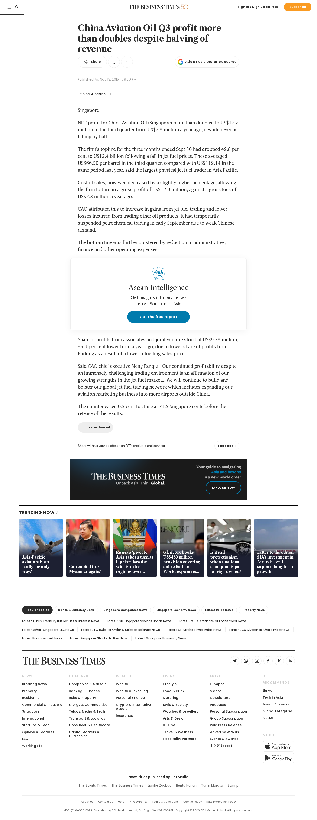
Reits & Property (82, 697)
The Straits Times (92, 785)
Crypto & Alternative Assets (133, 706)
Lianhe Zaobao (159, 785)
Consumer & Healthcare (89, 725)
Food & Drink (173, 691)
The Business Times (127, 785)
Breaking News (34, 684)
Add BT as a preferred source (210, 61)
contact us (105, 801)
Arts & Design (174, 718)
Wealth (122, 684)
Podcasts (218, 704)
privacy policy (138, 801)
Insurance (124, 715)
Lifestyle (170, 684)
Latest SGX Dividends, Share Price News (259, 629)
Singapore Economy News (176, 610)
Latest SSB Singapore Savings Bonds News (139, 621)
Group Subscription (226, 718)
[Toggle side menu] (9, 7)
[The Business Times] (154, 7)
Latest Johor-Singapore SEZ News (48, 629)
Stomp (233, 785)
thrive (267, 690)
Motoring (170, 697)
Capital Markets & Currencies (84, 734)
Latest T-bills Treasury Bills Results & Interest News (60, 621)
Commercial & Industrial (42, 704)
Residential (31, 697)
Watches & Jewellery (180, 711)
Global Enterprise (277, 711)
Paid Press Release (226, 725)
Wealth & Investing (132, 691)
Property (29, 691)
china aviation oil (95, 427)
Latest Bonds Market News (42, 638)
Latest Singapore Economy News (160, 638)
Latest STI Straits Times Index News (195, 629)
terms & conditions (165, 801)
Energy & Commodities (88, 704)
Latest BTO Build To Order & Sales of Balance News (120, 629)
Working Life (32, 745)
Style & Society (175, 704)
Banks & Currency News (76, 610)
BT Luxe (169, 725)
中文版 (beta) (221, 745)
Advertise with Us (224, 732)
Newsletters (220, 697)
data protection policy (221, 801)
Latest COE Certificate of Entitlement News (212, 621)
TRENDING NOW (37, 512)
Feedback (227, 445)
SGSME (268, 718)
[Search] (16, 7)
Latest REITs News (219, 610)
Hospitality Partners (179, 738)
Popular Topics (37, 610)
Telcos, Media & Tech (87, 711)
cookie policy (192, 801)
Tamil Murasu (212, 785)
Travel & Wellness (178, 732)
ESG (25, 738)
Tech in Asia (273, 697)
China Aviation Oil (95, 94)
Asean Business (276, 704)
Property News (254, 610)
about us (87, 801)
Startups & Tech (35, 725)
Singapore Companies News (125, 610)
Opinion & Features (38, 732)
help (121, 801)
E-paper (217, 684)
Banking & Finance (84, 691)
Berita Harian (186, 785)
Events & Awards (224, 738)
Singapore (30, 711)
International (33, 718)
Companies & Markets (88, 684)
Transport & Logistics (87, 718)
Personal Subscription (228, 711)
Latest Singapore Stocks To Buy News (99, 638)
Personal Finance (130, 697)
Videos (216, 691)
